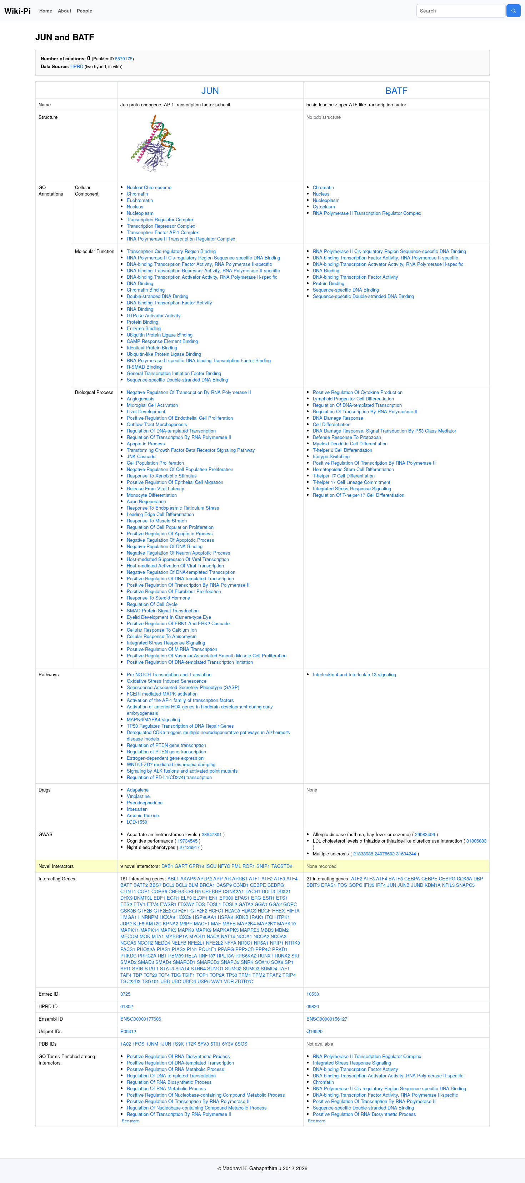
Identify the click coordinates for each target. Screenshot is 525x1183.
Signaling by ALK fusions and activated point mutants (182, 770)
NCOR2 (145, 942)
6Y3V (228, 1043)
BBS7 (155, 884)
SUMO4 (269, 968)
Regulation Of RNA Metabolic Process (166, 1088)
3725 (125, 993)
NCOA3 (278, 936)
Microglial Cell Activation (152, 404)
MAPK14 (149, 929)
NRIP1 (277, 942)
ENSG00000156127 (326, 1018)
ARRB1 (240, 878)
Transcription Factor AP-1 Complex (163, 232)
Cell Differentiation (331, 424)
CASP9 (224, 884)
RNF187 (207, 955)
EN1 (213, 897)
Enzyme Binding (144, 328)
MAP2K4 (246, 923)
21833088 (363, 853)
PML (236, 866)
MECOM (129, 936)
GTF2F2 (198, 910)
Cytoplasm (324, 206)
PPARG (226, 949)
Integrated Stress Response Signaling (166, 642)
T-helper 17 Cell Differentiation (344, 475)
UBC (176, 981)
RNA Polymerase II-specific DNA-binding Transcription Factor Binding (199, 360)
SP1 (289, 962)
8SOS (241, 1043)
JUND (417, 884)
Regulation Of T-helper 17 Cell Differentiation (358, 494)
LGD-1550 (137, 821)
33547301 (212, 834)
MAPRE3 (249, 929)
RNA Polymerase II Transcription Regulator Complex (181, 238)
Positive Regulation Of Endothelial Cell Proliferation (180, 417)
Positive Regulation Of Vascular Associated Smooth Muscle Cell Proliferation (206, 655)
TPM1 (245, 974)
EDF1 (159, 897)
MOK (145, 936)
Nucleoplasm (140, 212)
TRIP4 (289, 974)
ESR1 (268, 897)
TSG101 (150, 981)
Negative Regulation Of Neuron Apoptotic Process (178, 552)
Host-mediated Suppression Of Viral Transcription (178, 559)
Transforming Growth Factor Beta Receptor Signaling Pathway (191, 449)
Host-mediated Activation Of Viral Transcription (175, 565)
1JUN (165, 1043)
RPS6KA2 (245, 955)
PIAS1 (163, 949)
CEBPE (258, 884)
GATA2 (246, 904)
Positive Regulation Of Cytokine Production (357, 392)
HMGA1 (128, 917)
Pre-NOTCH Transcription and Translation (169, 674)
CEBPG (276, 884)
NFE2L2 (214, 942)
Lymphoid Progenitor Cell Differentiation (353, 398)
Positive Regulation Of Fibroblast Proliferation (174, 591)
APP (218, 878)
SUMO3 (251, 968)
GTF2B (145, 910)
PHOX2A (146, 949)
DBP (478, 878)
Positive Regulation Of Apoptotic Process (170, 533)
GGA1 (261, 904)
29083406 (425, 834)
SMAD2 (128, 962)
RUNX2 (282, 955)
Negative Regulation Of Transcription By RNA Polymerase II (189, 392)
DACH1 (252, 891)
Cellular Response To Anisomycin (161, 636)
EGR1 (173, 897)
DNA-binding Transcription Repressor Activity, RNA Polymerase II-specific (203, 270)
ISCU (210, 866)
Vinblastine (138, 796)
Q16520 (314, 1031)
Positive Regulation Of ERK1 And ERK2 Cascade (178, 623)
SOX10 (262, 962)
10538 (312, 993)
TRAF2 (273, 974)
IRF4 (381, 884)
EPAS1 (242, 897)
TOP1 (202, 974)
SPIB (137, 968)
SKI (295, 955)
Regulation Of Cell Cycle (152, 604)
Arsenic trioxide (143, 815)
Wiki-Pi (17, 11)
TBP (137, 974)
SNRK (247, 962)
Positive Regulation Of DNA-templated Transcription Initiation (190, 661)
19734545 (188, 840)
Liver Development (146, 411)
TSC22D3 (130, 981)
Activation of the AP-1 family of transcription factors (180, 700)
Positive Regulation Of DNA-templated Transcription (180, 578)
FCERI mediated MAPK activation (162, 693)
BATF (396, 90)
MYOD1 (197, 936)
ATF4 (292, 878)
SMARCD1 (184, 962)
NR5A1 (261, 942)
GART (181, 866)
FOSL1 (213, 904)
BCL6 (181, 884)
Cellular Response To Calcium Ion (162, 629)
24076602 (385, 853)
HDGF (264, 910)
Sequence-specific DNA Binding (346, 289)
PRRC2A (147, 955)
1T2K (190, 1043)
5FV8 (203, 1043)
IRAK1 (257, 917)
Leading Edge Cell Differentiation (160, 514)
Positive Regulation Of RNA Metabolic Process (175, 1069)
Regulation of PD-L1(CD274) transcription (169, 777)
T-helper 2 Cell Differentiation (342, 449)
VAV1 (216, 981)
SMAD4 (163, 962)
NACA (213, 936)
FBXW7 (186, 904)
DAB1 (167, 866)
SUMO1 (215, 968)
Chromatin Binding (146, 289)
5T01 (215, 1043)
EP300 (226, 897)
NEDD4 (162, 942)
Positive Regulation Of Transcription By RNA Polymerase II (188, 584)
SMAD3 (146, 962)
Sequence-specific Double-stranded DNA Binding (177, 379)
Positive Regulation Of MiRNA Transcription (172, 649)
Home (45, 10)
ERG (256, 897)
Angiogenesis (141, 398)
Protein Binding (142, 321)
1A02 (125, 1043)
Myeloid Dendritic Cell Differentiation (350, 443)
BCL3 (168, 884)
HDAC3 (232, 910)
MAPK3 (168, 929)
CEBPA (412, 878)
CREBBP (211, 891)
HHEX (278, 910)
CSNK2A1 (233, 891)
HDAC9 (248, 910)
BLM (193, 884)
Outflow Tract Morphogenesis (157, 424)
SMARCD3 (208, 962)
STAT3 (167, 968)
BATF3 (396, 878)
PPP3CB (244, 949)
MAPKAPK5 (226, 929)
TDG (176, 974)
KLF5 (138, 923)
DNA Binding (140, 283)
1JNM (152, 1043)
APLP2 (204, 878)
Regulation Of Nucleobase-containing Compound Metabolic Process (197, 1107)
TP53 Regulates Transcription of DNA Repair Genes (180, 725)
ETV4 (153, 904)
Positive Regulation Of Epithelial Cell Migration (175, 482)
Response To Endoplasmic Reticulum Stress (173, 507)
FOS (200, 904)
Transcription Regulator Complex (160, 219)
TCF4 (164, 974)
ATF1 (254, 878)
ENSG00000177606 (140, 1018)
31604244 (406, 853)
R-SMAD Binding (144, 366)
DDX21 (283, 891)
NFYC (224, 866)
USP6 (204, 981)
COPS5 (159, 891)
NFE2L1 (196, 942)
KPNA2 (170, 923)
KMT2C (153, 923)
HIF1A (293, 910)
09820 (312, 1006)
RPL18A (225, 955)
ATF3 (279, 878)
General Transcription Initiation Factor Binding (174, 373)
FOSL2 (229, 904)
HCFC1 (216, 910)
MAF (216, 923)
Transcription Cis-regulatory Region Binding (171, 251)
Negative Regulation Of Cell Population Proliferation (180, 469)
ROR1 (248, 866)
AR (227, 878)
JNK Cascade (141, 456)
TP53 (231, 974)
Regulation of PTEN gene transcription (166, 745)
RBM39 (176, 955)
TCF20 (150, 974)
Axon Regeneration (146, 501)
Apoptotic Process (146, 443)
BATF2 (141, 884)
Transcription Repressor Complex (161, 225)
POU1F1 (207, 949)
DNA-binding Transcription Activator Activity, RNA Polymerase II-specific (202, 276)
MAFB (229, 923)
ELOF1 (200, 897)
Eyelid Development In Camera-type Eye (169, 616)
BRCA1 (207, 884)
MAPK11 (129, 929)
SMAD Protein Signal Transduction (163, 610)
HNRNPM (148, 917)
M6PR (186, 923)
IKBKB (241, 917)
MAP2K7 (266, 923)
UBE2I (189, 981)
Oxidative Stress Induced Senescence (166, 680)
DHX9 (126, 897)
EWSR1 (168, 904)
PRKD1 (280, 949)
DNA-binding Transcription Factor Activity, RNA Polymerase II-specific (199, 264)
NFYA (230, 942)
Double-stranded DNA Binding (157, 296)
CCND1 (241, 884)
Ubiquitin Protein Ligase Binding (159, 334)
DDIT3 (268, 891)
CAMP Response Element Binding (162, 341)
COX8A (464, 878)
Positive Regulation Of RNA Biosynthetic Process (178, 1056)
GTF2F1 (180, 910)
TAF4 (125, 974)
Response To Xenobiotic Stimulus (162, 475)
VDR (229, 981)
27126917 (190, 847)
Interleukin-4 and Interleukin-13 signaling (354, 674)
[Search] (513, 10)
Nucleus (135, 206)
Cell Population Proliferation (155, 462)
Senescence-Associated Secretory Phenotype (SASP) (183, 687)
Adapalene (138, 789)
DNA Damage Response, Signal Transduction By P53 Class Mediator (384, 430)
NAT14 (228, 936)
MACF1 (202, 923)
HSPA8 (225, 917)
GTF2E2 (162, 910)
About (64, 10)
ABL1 (173, 878)
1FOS (138, 1043)
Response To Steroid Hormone (158, 597)
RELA (191, 955)
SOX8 (277, 962)
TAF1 (284, 968)
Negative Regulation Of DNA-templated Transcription (181, 571)
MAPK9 (203, 929)
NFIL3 (448, 884)
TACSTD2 (281, 866)
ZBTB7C (244, 981)
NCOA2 (261, 936)
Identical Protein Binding (152, 347)
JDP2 (126, 923)
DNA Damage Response (338, 417)
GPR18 (196, 866)
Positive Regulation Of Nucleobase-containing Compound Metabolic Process (206, 1094)
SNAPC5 (230, 962)
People (84, 10)
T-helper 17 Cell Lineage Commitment (351, 482)
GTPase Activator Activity (154, 315)
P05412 (128, 1031)
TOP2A (217, 974)
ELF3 (186, 897)
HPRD (76, 66)
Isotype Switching (331, 456)
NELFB (178, 942)
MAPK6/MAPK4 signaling (153, 719)
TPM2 (258, 974)
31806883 (476, 840)
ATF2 (266, 878)
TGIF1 (188, 974)
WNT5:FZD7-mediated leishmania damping (171, 764)
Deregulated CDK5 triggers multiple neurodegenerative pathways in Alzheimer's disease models (208, 735)
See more (130, 1120)
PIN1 (192, 949)
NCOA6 (128, 942)
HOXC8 (183, 917)
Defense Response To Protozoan (347, 437)
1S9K (178, 1043)
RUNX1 (265, 955)
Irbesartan (137, 808)
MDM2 (282, 929)
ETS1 (282, 897)
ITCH (270, 917)
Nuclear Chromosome (149, 187)
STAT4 (182, 968)
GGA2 (275, 904)
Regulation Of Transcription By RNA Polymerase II (179, 437)
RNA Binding (140, 308)
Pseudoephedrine (144, 802)
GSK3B (128, 910)
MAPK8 (186, 929)
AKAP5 (188, 878)
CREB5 (193, 891)
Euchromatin (140, 200)
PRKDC (128, 955)
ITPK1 (283, 917)
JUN (210, 90)
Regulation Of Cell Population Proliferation (170, 527)
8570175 (123, 58)
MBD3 (267, 929)
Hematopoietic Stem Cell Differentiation (353, 469)
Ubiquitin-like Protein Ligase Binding (164, 353)
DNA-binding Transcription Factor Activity (169, 302)
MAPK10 (286, 923)
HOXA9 (167, 917)
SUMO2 (233, 968)
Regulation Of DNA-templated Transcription (171, 430)
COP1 (144, 891)
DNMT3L (143, 897)
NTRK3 (292, 942)
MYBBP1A (176, 936)
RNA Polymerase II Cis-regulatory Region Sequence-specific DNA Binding (203, 257)
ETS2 (126, 904)
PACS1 (127, 949)
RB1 (162, 955)
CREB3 (176, 891)
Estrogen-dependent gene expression (165, 757)
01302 (126, 1006)
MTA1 (158, 936)
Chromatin (137, 193)
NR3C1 (245, 942)
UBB (165, 981)
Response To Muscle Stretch (157, 520)
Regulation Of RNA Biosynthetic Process (169, 1081)
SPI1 (125, 968)
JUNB (404, 884)
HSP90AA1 (204, 917)
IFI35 (369, 884)
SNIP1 (263, 866)
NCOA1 (244, 936)
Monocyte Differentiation (152, 494)
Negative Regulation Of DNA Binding (164, 546)
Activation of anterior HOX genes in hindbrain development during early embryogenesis (200, 709)
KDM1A (433, 884)
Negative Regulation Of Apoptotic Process (170, 539)
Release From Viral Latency (155, 488)
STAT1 (152, 968)
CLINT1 (128, 891)
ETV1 (139, 904)
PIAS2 (178, 949)
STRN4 (198, 968)
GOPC (290, 904)
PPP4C (263, 949)
